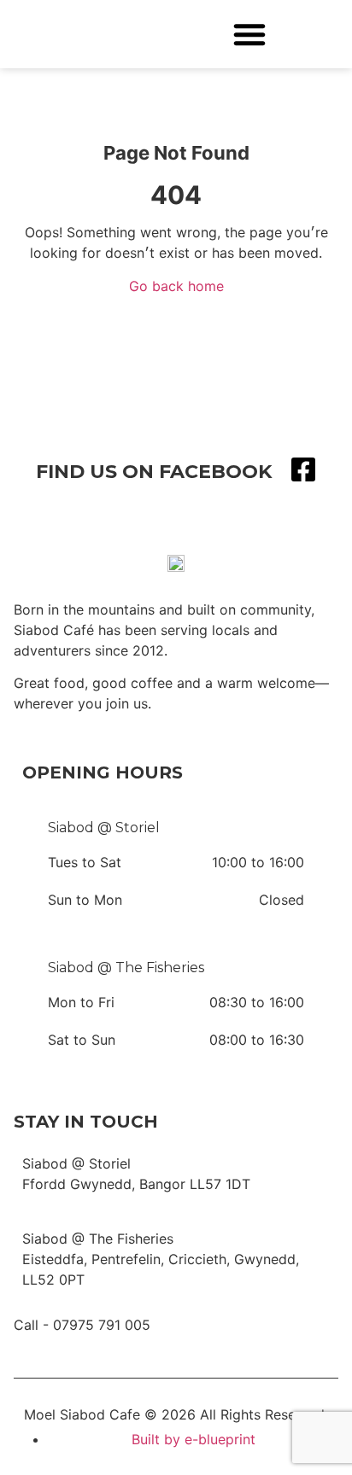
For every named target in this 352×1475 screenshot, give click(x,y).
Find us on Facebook (154, 471)
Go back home (176, 285)
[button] (249, 34)
